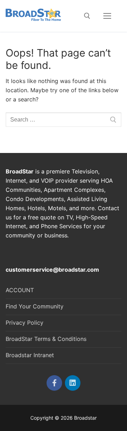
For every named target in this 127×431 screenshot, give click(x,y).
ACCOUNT (20, 290)
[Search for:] (63, 119)
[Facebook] (54, 383)
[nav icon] (107, 15)
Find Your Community (35, 306)
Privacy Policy (24, 322)
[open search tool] (87, 16)
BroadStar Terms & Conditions (46, 338)
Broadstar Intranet (30, 355)
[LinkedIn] (72, 383)
